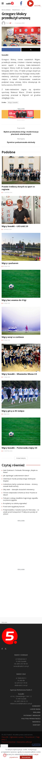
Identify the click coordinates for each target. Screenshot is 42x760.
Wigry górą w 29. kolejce (13, 411)
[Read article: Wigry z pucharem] (21, 247)
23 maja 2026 (6, 303)
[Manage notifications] (4, 755)
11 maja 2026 (6, 377)
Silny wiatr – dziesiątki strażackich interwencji (18, 489)
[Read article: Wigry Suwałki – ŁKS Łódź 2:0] (21, 210)
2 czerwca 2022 (20, 23)
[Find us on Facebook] (2, 649)
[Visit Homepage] (10, 3)
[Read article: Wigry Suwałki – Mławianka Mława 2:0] (21, 358)
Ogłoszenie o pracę (16, 737)
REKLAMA (36, 712)
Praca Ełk (5, 737)
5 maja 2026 (6, 414)
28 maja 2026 (6, 266)
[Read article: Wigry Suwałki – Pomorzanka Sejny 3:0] (21, 431)
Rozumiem (26, 757)
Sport (23, 10)
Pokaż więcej (21, 458)
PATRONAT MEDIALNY (32, 715)
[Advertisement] (21, 543)
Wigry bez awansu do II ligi (14, 300)
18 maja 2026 (6, 340)
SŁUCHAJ (37, 5)
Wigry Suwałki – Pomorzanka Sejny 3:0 (19, 448)
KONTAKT (36, 725)
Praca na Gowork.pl (8, 742)
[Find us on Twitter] (5, 649)
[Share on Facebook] (11, 49)
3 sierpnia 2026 (7, 229)
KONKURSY (36, 706)
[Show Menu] (3, 3)
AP (10, 23)
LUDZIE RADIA (35, 709)
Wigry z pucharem (10, 263)
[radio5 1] (21, 114)
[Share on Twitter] (30, 49)
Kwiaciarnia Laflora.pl (24, 742)
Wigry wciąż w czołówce (13, 337)
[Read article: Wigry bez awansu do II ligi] (21, 284)
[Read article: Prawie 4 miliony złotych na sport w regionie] (21, 170)
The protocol (29, 737)
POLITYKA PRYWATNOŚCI (30, 719)
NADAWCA (36, 722)
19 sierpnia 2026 (7, 192)
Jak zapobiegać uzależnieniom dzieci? (16, 476)
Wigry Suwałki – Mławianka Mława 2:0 (19, 374)
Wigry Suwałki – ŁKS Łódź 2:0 (15, 226)
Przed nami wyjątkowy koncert (14, 507)
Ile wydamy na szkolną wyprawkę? (15, 503)
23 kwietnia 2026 (7, 451)
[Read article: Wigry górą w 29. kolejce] (21, 395)
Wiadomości (16, 10)
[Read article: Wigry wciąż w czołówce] (21, 321)
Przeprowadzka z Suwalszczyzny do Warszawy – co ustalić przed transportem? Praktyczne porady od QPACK (21, 512)
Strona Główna (6, 10)
